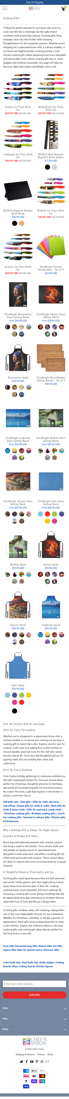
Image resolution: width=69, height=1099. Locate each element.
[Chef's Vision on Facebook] (27, 1061)
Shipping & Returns (25, 1054)
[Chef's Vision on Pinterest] (37, 1061)
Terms (50, 1054)
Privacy (41, 1054)
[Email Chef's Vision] (47, 1061)
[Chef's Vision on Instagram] (42, 1061)
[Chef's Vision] (34, 8)
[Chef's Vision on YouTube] (32, 1061)
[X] (21, 1061)
